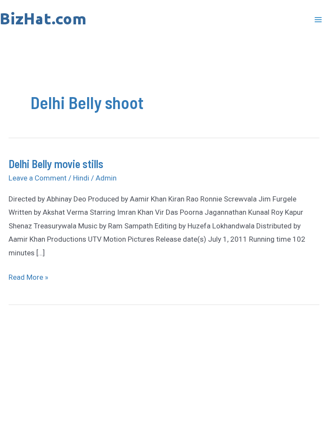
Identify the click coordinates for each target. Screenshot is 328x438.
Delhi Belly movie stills (56, 163)
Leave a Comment (38, 178)
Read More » (28, 276)
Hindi (81, 178)
